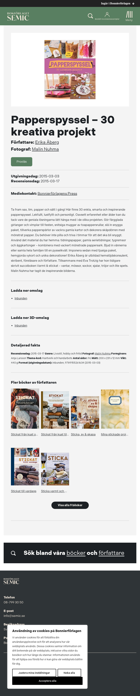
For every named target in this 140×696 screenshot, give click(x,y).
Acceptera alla (47, 680)
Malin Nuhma (45, 149)
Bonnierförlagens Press (57, 193)
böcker (76, 553)
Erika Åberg (47, 142)
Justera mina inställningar (34, 672)
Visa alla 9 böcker (70, 505)
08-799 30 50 (13, 602)
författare (111, 553)
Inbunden (21, 298)
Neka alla (69, 672)
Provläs (22, 161)
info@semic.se (14, 616)
